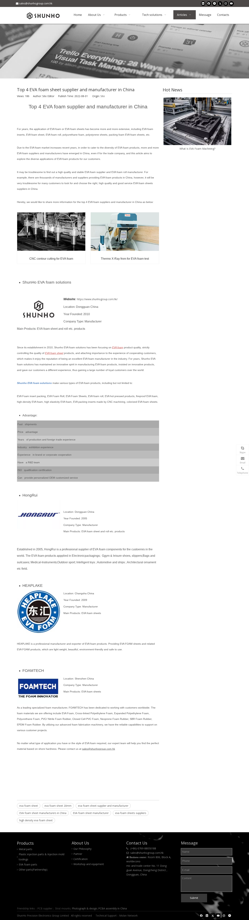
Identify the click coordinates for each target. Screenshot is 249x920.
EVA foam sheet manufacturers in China (42, 813)
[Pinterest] (214, 3)
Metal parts (25, 849)
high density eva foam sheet (36, 820)
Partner (77, 854)
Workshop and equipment (88, 864)
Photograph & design (84, 908)
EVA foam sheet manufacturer (91, 813)
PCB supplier (44, 908)
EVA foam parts (28, 864)
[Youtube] (231, 3)
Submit (194, 898)
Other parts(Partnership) (33, 869)
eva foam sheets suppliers (130, 813)
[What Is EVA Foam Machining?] (197, 121)
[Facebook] (209, 3)
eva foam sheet (28, 805)
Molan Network (128, 915)
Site (102, 96)
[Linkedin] (203, 3)
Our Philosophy (82, 848)
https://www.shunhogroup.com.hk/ (97, 299)
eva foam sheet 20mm (57, 805)
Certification (80, 859)
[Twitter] (220, 3)
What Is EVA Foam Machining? (197, 148)
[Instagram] (225, 3)
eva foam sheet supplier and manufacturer (103, 805)
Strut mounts (63, 908)
